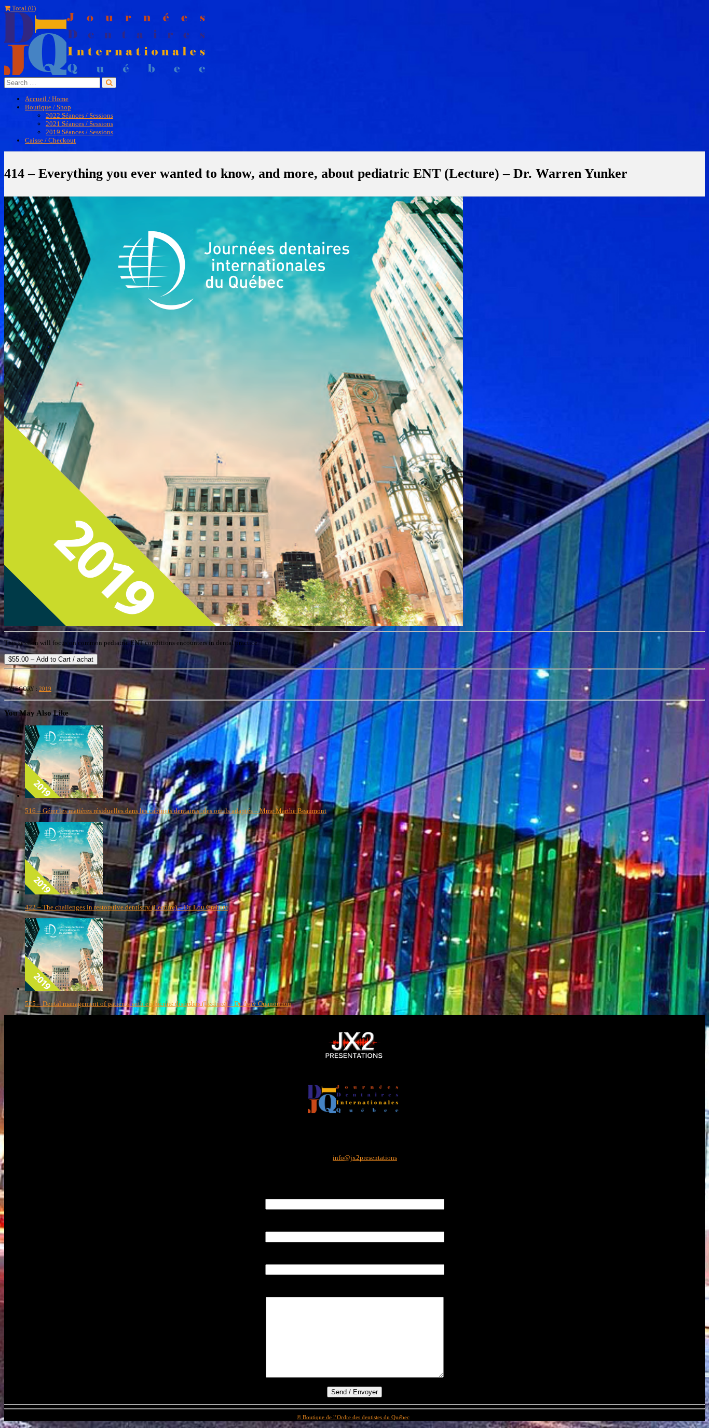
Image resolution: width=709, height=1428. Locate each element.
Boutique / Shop (48, 107)
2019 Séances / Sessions (79, 132)
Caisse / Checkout (50, 140)
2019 (45, 688)
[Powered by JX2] (354, 1058)
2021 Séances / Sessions (79, 124)
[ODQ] (354, 1111)
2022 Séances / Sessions (79, 115)
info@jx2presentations (365, 1157)
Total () (23, 8)
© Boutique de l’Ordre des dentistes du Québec (353, 1417)
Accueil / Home (47, 99)
